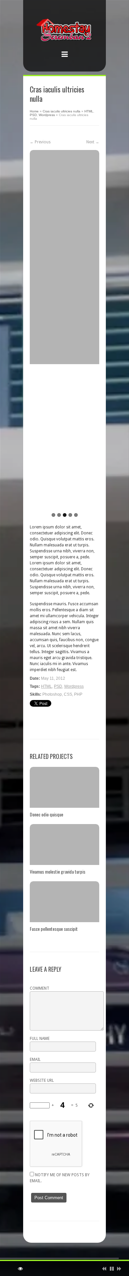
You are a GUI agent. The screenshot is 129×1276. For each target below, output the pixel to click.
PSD (33, 115)
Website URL (42, 1080)
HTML (88, 111)
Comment (39, 988)
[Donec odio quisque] (64, 787)
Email (35, 1059)
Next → (92, 142)
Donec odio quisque (46, 814)
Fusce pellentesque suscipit (54, 928)
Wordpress (47, 115)
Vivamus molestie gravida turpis (57, 871)
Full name (40, 1038)
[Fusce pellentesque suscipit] (64, 901)
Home (34, 111)
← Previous (40, 142)
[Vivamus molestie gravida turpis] (64, 844)
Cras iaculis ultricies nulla (61, 111)
